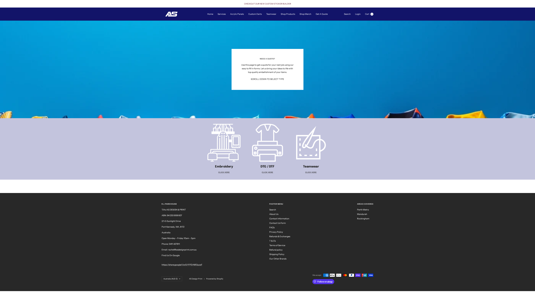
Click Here (224, 172)
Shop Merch (305, 14)
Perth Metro (363, 209)
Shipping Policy (276, 254)
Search (347, 14)
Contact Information (279, 218)
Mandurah (362, 214)
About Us (273, 214)
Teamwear (271, 14)
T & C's (272, 241)
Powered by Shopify (214, 279)
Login (358, 14)
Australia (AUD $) (170, 279)
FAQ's (272, 227)
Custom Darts (255, 14)
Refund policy (276, 249)
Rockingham (363, 218)
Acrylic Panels (237, 14)
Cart (368, 14)
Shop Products (288, 14)
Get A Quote (322, 14)
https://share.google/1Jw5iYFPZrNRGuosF (182, 264)
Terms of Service (277, 245)
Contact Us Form (277, 223)
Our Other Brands (277, 258)
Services (222, 14)
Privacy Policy (276, 232)
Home (210, 14)
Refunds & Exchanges (279, 236)
